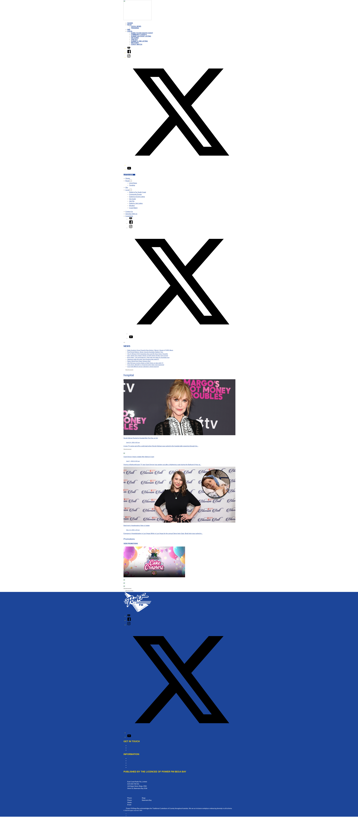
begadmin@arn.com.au (139, 805)
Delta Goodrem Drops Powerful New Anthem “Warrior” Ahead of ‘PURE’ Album (150, 350)
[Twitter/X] (180, 165)
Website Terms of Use (134, 765)
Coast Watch (136, 44)
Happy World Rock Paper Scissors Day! (139, 361)
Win (128, 29)
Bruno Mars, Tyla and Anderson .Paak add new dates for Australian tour (148, 357)
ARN (128, 813)
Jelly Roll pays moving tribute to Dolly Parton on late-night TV (145, 363)
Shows (130, 23)
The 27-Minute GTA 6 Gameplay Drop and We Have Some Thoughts (147, 354)
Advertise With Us (131, 214)
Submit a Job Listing (139, 41)
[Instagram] (128, 57)
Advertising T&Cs (133, 761)
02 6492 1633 (137, 798)
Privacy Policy (132, 763)
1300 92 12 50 (137, 802)
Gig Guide (135, 38)
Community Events (139, 34)
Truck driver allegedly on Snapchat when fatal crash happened (145, 364)
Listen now (128, 174)
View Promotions (131, 543)
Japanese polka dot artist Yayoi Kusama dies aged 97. (143, 359)
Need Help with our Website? (137, 750)
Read (129, 25)
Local (129, 31)
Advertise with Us (133, 748)
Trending (135, 28)
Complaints (129, 216)
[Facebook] (129, 53)
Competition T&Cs (133, 758)
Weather (135, 43)
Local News (136, 26)
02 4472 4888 (137, 800)
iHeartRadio (130, 815)
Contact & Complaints (134, 745)
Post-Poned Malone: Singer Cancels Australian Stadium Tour (145, 352)
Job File (134, 39)
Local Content (131, 767)
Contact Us (129, 211)
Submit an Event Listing (141, 36)
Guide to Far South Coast (142, 33)
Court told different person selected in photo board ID (143, 366)
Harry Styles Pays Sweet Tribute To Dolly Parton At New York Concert (147, 355)
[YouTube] (129, 169)
